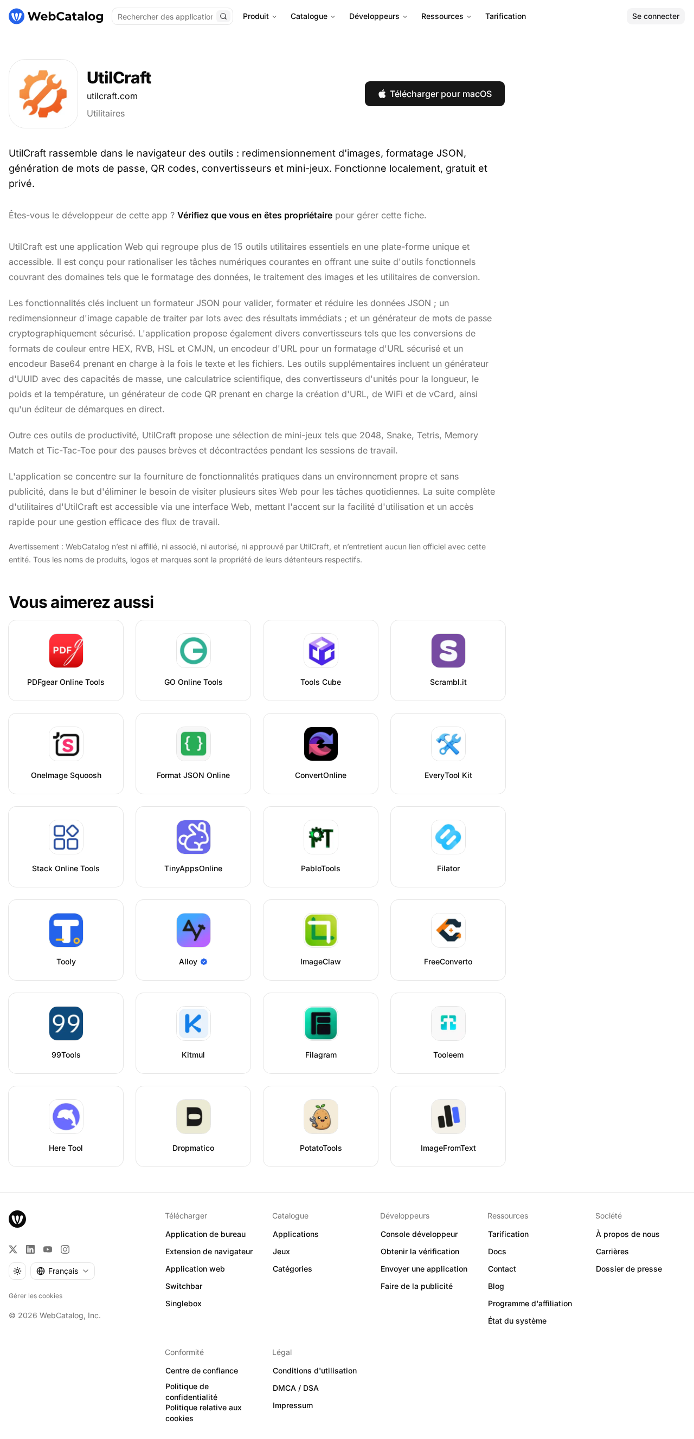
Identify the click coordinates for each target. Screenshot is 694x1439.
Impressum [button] (293, 1405)
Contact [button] (502, 1268)
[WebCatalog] (17, 1219)
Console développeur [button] (419, 1234)
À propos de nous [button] (628, 1234)
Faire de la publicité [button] (417, 1286)
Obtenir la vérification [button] (420, 1251)
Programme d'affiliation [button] (530, 1303)
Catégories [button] (292, 1268)
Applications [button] (296, 1234)
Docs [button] (497, 1251)
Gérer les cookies (35, 1296)
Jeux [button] (281, 1251)
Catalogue (309, 16)
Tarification (505, 16)
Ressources (442, 16)
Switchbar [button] (183, 1286)
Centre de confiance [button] (201, 1370)
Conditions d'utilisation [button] (315, 1370)
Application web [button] (195, 1268)
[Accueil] (56, 16)
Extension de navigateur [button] (209, 1251)
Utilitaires (106, 113)
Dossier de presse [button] (629, 1268)
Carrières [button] (612, 1251)
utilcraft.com (112, 95)
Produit (256, 16)
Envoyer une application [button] (424, 1268)
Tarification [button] (508, 1234)
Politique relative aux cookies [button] (203, 1413)
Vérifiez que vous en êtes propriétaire (254, 215)
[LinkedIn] (30, 1249)
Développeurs (374, 16)
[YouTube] (47, 1249)
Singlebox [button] (183, 1303)
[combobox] (62, 1271)
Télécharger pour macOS (441, 93)
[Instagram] (65, 1249)
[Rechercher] (223, 16)
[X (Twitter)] (13, 1249)
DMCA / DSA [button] (296, 1387)
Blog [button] (496, 1286)
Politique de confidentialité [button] (191, 1392)
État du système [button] (517, 1320)
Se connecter (655, 16)
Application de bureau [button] (205, 1234)
